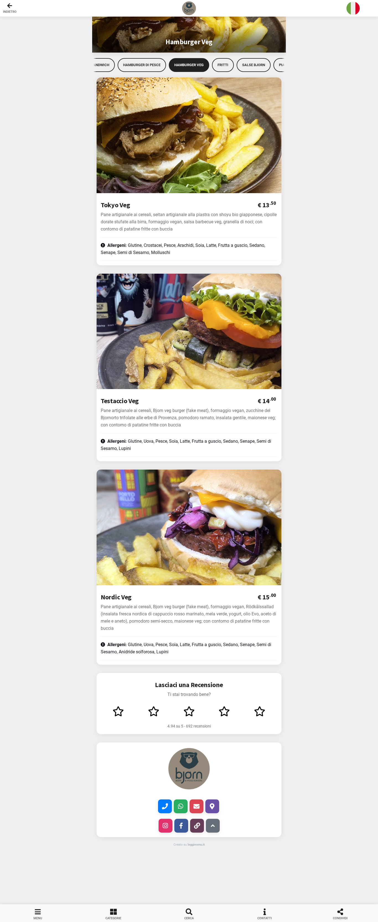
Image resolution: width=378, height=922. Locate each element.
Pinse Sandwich (94, 65)
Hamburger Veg (189, 65)
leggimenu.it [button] (196, 844)
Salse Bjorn (253, 65)
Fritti (223, 65)
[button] (189, 8)
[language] (353, 8)
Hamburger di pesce (141, 65)
